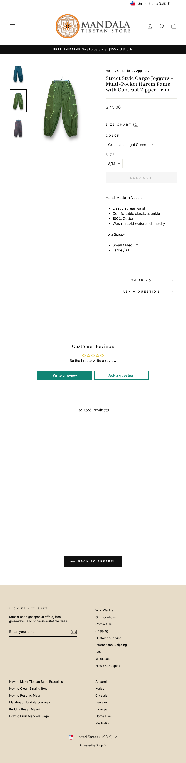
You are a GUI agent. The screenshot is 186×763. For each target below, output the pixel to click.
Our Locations (105, 617)
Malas (99, 688)
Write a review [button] (65, 375)
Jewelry (101, 702)
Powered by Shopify (93, 745)
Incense (101, 709)
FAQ (98, 652)
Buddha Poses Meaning (26, 709)
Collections (125, 71)
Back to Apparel (96, 561)
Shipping (141, 280)
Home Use (103, 716)
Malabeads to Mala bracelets (30, 702)
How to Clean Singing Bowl (28, 688)
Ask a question (141, 291)
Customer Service (108, 638)
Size (110, 154)
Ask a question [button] (121, 375)
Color (113, 135)
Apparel (141, 71)
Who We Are (104, 610)
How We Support (107, 666)
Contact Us (103, 624)
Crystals (101, 695)
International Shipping (111, 645)
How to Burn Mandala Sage (29, 716)
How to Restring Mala (24, 695)
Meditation (102, 723)
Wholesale (102, 658)
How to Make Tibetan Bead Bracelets (36, 681)
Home (110, 71)
